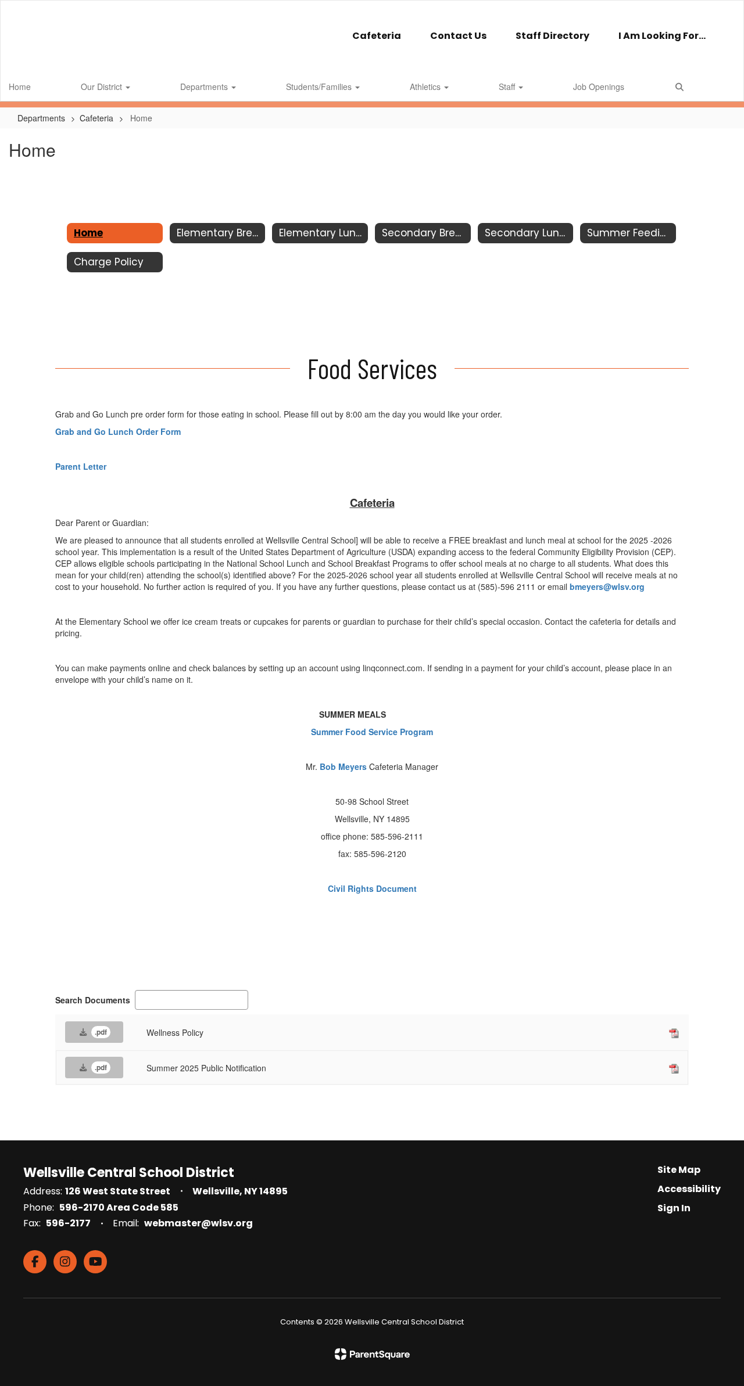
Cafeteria (376, 35)
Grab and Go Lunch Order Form (118, 431)
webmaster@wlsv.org (198, 1223)
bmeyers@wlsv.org (607, 586)
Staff (508, 86)
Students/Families (320, 86)
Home (20, 86)
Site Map (678, 1169)
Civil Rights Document (372, 888)
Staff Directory (552, 35)
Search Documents (92, 1000)
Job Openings (598, 86)
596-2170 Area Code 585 (118, 1207)
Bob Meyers (343, 766)
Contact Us (458, 35)
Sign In (674, 1208)
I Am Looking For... (662, 35)
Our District (102, 86)
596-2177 (68, 1223)
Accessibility (689, 1189)
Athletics (426, 86)
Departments (205, 86)
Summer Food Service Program (372, 731)
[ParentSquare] (372, 1354)
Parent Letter (80, 466)
